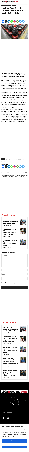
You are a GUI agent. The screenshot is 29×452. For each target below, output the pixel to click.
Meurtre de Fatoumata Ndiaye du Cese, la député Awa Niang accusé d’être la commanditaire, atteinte (21, 175)
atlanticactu (5, 15)
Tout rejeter (14, 449)
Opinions (9, 5)
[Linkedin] (8, 21)
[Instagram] (14, 21)
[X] (6, 21)
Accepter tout (14, 440)
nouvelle (15, 159)
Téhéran (3, 161)
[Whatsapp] (11, 21)
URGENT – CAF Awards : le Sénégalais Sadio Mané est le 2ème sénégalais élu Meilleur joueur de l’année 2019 (7, 176)
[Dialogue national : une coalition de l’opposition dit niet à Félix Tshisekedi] (23, 222)
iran (6, 159)
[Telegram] (20, 21)
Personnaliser (14, 445)
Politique (14, 5)
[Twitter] (23, 21)
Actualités (4, 5)
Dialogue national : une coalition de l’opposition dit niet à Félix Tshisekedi (10, 221)
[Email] (17, 21)
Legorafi (10, 159)
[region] (14, 438)
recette (23, 159)
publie (19, 159)
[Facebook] (3, 21)
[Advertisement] (14, 56)
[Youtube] (8, 418)
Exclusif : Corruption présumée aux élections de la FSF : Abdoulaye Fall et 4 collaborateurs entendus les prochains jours (11, 361)
